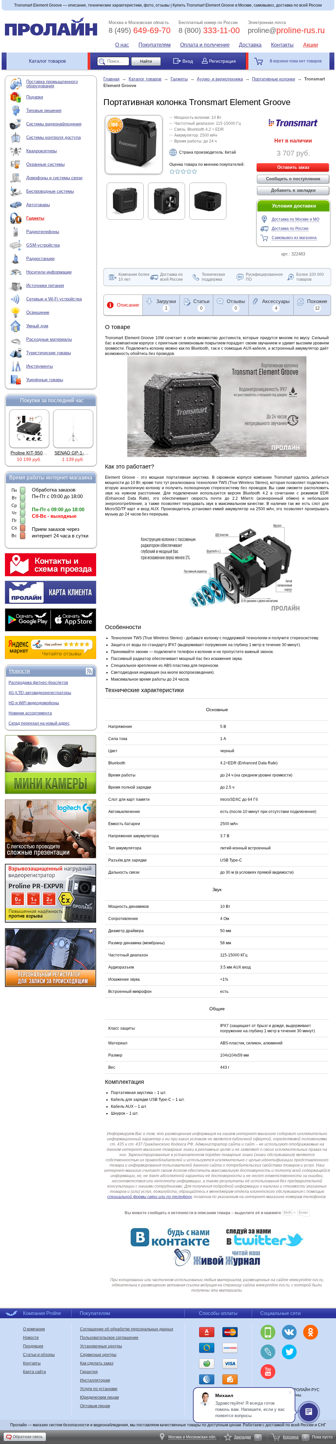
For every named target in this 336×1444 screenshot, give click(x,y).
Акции (310, 45)
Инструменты (39, 366)
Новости (19, 671)
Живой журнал (268, 1352)
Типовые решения (43, 110)
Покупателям (154, 45)
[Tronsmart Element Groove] (133, 169)
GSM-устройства (43, 245)
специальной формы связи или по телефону (149, 1196)
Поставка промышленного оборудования (52, 83)
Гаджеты (35, 218)
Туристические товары (48, 352)
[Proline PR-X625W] (73, 428)
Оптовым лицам (95, 1406)
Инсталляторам (95, 1380)
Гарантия (89, 1371)
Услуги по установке (98, 1389)
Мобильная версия (268, 1332)
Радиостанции (40, 258)
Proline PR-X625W (73, 452)
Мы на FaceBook (289, 1371)
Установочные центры (101, 1346)
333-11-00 (209, 30)
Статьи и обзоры (39, 1354)
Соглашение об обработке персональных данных (126, 1329)
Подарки (34, 97)
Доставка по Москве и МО (295, 219)
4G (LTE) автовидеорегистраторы (40, 692)
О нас (122, 45)
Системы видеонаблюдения (53, 123)
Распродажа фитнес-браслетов (38, 682)
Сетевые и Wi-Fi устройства (54, 298)
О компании (34, 1329)
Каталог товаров (47, 61)
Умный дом (37, 325)
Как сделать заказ (97, 1363)
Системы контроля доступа (53, 137)
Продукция (33, 1346)
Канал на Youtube (268, 1371)
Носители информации (49, 272)
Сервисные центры (98, 1354)
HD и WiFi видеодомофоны (34, 703)
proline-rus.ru (286, 30)
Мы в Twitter (289, 1352)
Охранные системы (45, 164)
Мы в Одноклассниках (310, 1332)
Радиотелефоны (42, 231)
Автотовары (38, 204)
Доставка (250, 45)
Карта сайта (34, 1371)
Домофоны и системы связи (54, 177)
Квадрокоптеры (41, 150)
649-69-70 (140, 30)
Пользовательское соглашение (109, 1337)
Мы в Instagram (310, 1352)
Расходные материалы (49, 339)
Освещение (37, 312)
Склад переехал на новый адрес (39, 723)
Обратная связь (28, 1436)
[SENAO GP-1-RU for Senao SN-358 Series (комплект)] (29, 428)
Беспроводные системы (50, 191)
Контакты (282, 45)
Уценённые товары (44, 379)
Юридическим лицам (99, 1397)
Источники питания (45, 285)
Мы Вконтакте (289, 1332)
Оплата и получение (205, 45)
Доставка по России (290, 228)
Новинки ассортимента (30, 713)
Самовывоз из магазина (294, 237)
